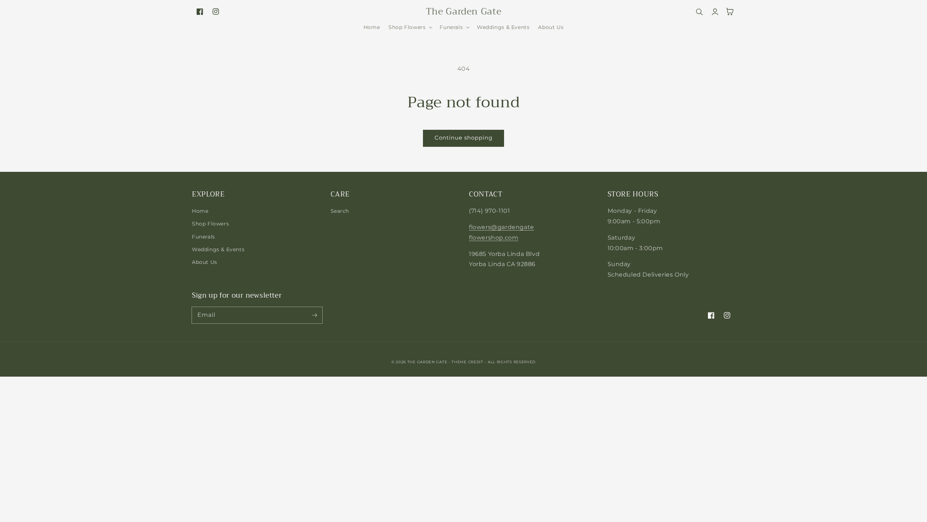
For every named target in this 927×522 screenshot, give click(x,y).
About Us (204, 262)
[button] (409, 27)
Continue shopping (463, 137)
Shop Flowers (210, 223)
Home (200, 211)
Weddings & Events (218, 249)
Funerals (203, 236)
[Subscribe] (314, 315)
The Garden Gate (427, 362)
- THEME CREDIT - (468, 362)
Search (340, 211)
